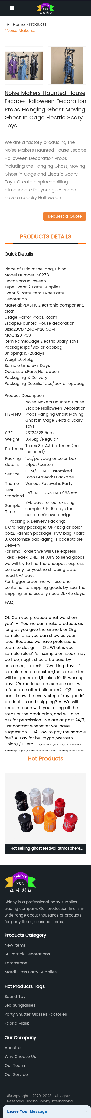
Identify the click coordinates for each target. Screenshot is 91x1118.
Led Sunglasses (20, 1005)
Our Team (15, 1065)
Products (38, 24)
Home (19, 24)
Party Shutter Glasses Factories (36, 1014)
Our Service (16, 1074)
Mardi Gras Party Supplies (31, 972)
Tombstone (16, 963)
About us (13, 1048)
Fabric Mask (17, 1023)
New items (15, 945)
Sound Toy (15, 997)
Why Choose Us (20, 1056)
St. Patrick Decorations (27, 954)
